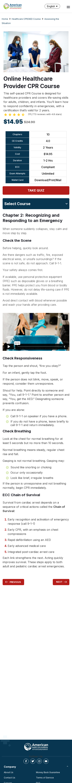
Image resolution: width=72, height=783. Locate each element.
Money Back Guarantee (48, 772)
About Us (8, 772)
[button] (53, 6)
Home (5, 19)
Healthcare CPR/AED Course (26, 19)
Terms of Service (45, 777)
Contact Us (9, 777)
